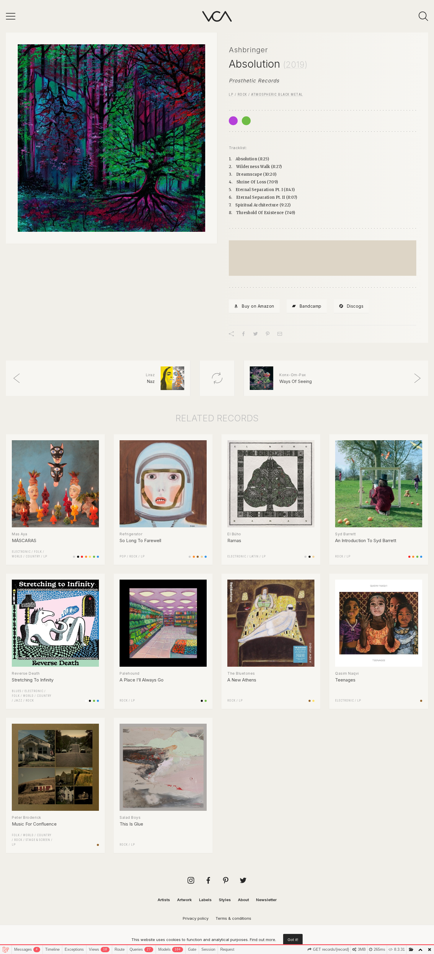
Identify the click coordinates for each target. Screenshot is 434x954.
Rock (242, 94)
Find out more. (263, 939)
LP (231, 94)
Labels (205, 899)
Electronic (21, 551)
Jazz (18, 700)
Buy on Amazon (258, 306)
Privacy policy (195, 918)
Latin (254, 556)
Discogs (355, 306)
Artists (164, 899)
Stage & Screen (38, 840)
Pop (123, 556)
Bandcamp (311, 306)
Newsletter (266, 899)
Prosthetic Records (254, 81)
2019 (295, 65)
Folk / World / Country (31, 695)
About (243, 899)
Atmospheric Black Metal (277, 94)
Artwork (184, 899)
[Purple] (233, 120)
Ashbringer (248, 49)
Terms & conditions (233, 918)
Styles (225, 899)
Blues (16, 691)
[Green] (246, 120)
